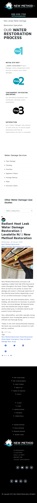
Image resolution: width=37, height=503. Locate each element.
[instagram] (31, 467)
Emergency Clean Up (18, 339)
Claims (19, 403)
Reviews (19, 413)
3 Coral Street (18, 452)
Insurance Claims (12, 185)
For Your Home (19, 377)
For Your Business (19, 381)
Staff (19, 406)
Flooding (9, 165)
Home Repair (6, 339)
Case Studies (19, 384)
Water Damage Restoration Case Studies (16, 246)
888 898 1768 (18, 457)
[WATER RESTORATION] (18, 51)
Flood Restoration (26, 337)
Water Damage (19, 425)
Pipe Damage (10, 161)
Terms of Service (19, 391)
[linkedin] (27, 467)
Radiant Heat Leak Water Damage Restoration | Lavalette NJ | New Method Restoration (16, 231)
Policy (19, 394)
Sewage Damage (19, 431)
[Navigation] (34, 6)
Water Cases (19, 434)
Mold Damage (19, 428)
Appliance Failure (12, 173)
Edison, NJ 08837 (19, 455)
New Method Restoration (10, 244)
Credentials (19, 416)
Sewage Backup (11, 177)
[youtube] (22, 467)
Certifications (19, 409)
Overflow (9, 169)
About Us (19, 387)
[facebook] (17, 467)
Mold (7, 181)
